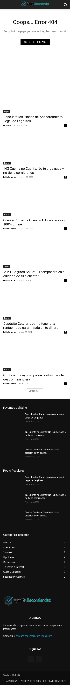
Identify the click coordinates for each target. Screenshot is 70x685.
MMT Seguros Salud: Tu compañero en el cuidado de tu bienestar (34, 274)
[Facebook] (31, 659)
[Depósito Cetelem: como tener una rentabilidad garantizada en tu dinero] (35, 304)
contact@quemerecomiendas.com (34, 635)
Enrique (7, 125)
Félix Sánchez (9, 177)
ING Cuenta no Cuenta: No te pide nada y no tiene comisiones (33, 171)
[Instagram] (39, 659)
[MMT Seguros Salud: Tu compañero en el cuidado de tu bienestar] (35, 252)
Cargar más (34, 390)
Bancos (7, 163)
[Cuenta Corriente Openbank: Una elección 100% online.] (35, 200)
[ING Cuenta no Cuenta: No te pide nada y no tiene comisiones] (35, 148)
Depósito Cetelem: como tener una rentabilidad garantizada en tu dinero (30, 326)
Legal (6, 111)
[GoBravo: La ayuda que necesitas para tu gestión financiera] (35, 355)
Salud (6, 266)
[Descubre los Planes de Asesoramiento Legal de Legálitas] (35, 97)
